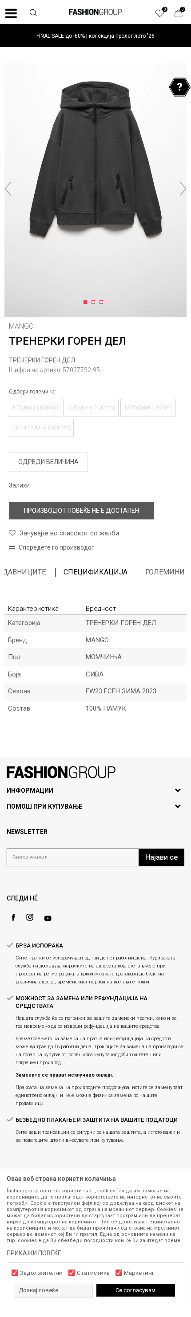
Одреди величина (48, 461)
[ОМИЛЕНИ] (164, 15)
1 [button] (87, 302)
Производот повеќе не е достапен (81, 510)
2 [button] (95, 302)
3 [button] (103, 302)
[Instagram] (29, 917)
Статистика (93, 1273)
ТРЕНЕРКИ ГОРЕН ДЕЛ (42, 360)
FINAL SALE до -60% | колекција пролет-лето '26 (95, 36)
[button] (33, 14)
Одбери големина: (32, 392)
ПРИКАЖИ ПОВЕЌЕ (34, 1253)
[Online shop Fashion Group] (95, 12)
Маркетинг (139, 1273)
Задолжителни (41, 1273)
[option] (95, 36)
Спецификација (95, 572)
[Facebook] (13, 917)
